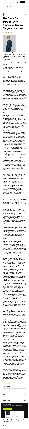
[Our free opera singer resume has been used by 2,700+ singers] (14, 410)
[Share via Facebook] (3, 390)
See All (25, 400)
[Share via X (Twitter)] (6, 390)
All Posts (3, 6)
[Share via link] (13, 390)
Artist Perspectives (6, 386)
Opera (4, 383)
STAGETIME (6, 2)
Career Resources (10, 6)
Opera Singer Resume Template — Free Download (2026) (14, 420)
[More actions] (25, 14)
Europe (9, 383)
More (18, 6)
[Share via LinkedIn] (10, 390)
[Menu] (27, 2)
